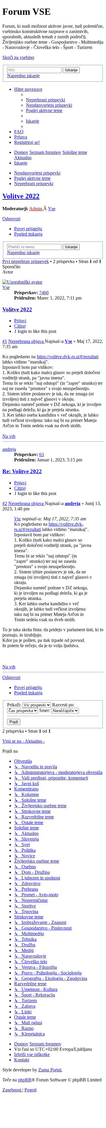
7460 (44, 292)
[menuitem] (45, 99)
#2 (4, 503)
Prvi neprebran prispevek (25, 261)
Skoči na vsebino (18, 57)
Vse (51, 208)
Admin (35, 208)
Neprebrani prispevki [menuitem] (33, 183)
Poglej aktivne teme (32, 178)
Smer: (45, 710)
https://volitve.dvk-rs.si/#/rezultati (67, 356)
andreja (9, 449)
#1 (4, 341)
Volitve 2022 (20, 196)
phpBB (25, 1079)
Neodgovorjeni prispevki (37, 172)
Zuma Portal (49, 1069)
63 (41, 454)
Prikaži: (14, 704)
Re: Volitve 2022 (22, 471)
